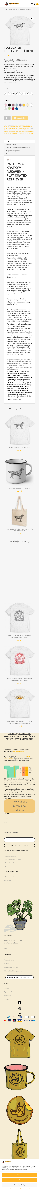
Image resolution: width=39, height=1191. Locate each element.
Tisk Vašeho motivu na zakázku (19, 806)
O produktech (8, 992)
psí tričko (27, 133)
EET (6, 866)
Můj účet (6, 819)
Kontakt (6, 988)
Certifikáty (7, 999)
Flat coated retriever (9, 130)
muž (17, 131)
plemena (16, 133)
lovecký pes (12, 131)
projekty (14, 796)
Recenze (6, 964)
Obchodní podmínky (11, 856)
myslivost (27, 131)
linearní (23, 130)
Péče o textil (7, 880)
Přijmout (19, 1175)
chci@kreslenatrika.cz (11, 943)
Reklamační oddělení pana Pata (13, 971)
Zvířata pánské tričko (23, 128)
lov (30, 130)
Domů (6, 9)
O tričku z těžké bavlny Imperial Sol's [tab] (18, 147)
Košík (5, 822)
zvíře (32, 133)
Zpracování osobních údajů (13, 859)
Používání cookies (10, 863)
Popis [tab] (7, 141)
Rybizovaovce (16, 399)
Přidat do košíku (20, 118)
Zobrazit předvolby (19, 1185)
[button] (32, 18)
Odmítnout (20, 1180)
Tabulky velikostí (9, 877)
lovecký (6, 131)
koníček (18, 130)
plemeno (22, 133)
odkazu (14, 258)
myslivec (21, 131)
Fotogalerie (7, 995)
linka (26, 130)
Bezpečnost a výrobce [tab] (13, 150)
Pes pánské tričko (12, 128)
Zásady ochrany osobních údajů (23, 1188)
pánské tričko (7, 133)
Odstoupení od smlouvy (19, 977)
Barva (7, 100)
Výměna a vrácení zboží (11, 967)
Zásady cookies (11, 1188)
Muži (10, 9)
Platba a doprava (9, 960)
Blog (5, 948)
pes (13, 133)
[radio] (5, 93)
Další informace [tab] (11, 144)
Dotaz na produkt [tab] (11, 154)
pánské (32, 131)
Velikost (7, 89)
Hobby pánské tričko (19, 125)
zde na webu (15, 396)
